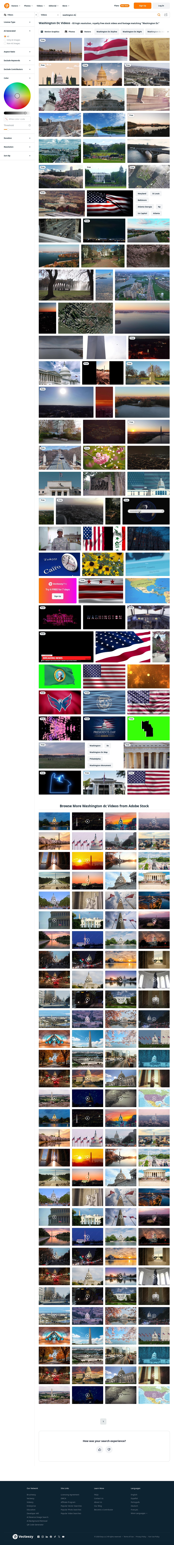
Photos (27, 6)
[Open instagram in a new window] (43, 1537)
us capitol (142, 213)
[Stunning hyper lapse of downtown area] (60, 230)
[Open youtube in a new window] (63, 1537)
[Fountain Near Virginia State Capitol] (103, 256)
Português (135, 1502)
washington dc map (99, 752)
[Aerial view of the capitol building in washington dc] (62, 203)
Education (31, 1509)
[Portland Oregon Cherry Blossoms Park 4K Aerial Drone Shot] (61, 176)
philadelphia (95, 759)
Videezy (30, 1502)
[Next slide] (166, 32)
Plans (116, 5)
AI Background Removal (37, 1521)
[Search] (158, 14)
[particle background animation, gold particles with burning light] (148, 676)
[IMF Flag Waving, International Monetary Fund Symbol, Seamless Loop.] (104, 702)
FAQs (96, 1494)
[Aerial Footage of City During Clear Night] (47, 318)
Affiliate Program (68, 1502)
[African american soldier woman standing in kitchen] (60, 539)
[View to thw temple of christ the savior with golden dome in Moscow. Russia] (60, 151)
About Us (98, 1502)
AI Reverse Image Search (37, 1517)
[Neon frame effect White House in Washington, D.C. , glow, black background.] (60, 617)
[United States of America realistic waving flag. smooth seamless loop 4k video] (148, 783)
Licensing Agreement (70, 1494)
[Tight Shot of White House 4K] (105, 176)
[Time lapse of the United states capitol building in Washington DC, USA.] (101, 74)
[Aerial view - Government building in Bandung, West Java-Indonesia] (104, 783)
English (134, 1494)
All (8, 36)
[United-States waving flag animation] (148, 702)
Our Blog (98, 1506)
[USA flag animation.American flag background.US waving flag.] (104, 676)
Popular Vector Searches (71, 1506)
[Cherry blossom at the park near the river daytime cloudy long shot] (148, 256)
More (64, 6)
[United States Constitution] (149, 49)
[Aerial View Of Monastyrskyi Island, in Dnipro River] (59, 256)
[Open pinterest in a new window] (51, 1537)
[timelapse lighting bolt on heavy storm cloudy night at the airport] (104, 230)
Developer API (33, 1513)
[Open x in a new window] (59, 1537)
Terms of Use (129, 1536)
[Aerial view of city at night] (104, 432)
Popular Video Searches (71, 1513)
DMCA (63, 1498)
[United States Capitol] (59, 373)
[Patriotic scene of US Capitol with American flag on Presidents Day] (104, 728)
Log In (161, 5)
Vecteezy (30, 1498)
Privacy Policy (141, 1536)
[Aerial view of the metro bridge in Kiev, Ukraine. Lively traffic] (148, 151)
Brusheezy (31, 1494)
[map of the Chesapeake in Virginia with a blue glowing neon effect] (60, 783)
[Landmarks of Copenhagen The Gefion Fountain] (103, 99)
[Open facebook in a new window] (38, 1537)
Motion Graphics (52, 31)
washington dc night (132, 31)
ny (159, 206)
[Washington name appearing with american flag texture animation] (104, 617)
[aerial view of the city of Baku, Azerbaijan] (79, 511)
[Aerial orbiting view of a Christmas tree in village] (149, 347)
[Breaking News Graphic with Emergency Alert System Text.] (66, 646)
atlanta (156, 213)
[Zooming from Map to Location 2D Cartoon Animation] (149, 176)
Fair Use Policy (153, 1536)
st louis (155, 193)
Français (134, 1509)
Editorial (52, 6)
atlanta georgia (145, 206)
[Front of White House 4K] (104, 151)
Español (134, 1498)
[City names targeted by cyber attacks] (148, 564)
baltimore (142, 200)
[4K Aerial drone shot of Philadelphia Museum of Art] (147, 74)
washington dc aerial (157, 31)
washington (95, 745)
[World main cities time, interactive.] (59, 564)
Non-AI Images (13, 43)
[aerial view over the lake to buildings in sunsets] (148, 125)
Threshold (9, 125)
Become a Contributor (103, 1509)
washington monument (100, 765)
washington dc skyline (107, 31)
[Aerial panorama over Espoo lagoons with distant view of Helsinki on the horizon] (61, 347)
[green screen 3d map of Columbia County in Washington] (148, 728)
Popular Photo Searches (71, 1509)
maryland (142, 193)
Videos (40, 6)
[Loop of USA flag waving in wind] (110, 203)
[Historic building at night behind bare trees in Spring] (148, 539)
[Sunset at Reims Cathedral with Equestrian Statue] (60, 432)
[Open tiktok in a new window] (55, 1537)
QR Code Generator (35, 1524)
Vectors (14, 6)
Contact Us (98, 1498)
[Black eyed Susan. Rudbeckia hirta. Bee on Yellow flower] (103, 564)
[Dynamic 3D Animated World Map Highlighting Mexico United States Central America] (147, 590)
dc (108, 745)
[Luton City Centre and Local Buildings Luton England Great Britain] (66, 402)
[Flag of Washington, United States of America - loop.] (105, 49)
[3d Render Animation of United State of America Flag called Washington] (60, 676)
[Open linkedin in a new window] (47, 1537)
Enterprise (31, 1506)
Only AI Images (13, 40)
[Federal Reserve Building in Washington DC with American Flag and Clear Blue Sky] (60, 484)
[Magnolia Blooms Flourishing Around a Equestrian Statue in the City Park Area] (59, 99)
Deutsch (134, 1506)
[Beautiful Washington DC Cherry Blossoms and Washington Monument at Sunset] (60, 49)
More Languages (138, 1513)
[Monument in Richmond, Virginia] (148, 373)
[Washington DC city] (59, 74)
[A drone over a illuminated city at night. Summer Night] (148, 458)
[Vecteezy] (6, 5)
